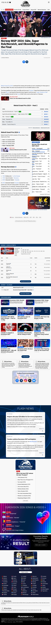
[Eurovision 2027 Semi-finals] (33, 290)
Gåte (37, 217)
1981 (32, 251)
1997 (28, 251)
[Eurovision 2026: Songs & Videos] (43, 517)
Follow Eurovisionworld (25, 373)
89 (35, 267)
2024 (2, 270)
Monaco (24, 592)
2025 (2, 267)
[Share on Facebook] (23, 61)
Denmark (15, 581)
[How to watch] (33, 287)
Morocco (34, 576)
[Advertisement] (25, 74)
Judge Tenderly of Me (41, 92)
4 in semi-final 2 (47, 264)
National (42, 9)
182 (35, 277)
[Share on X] (27, 61)
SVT (43, 452)
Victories (16, 249)
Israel (24, 580)
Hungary (15, 594)
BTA (43, 428)
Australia (5, 581)
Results (17, 9)
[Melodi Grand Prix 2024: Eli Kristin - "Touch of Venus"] (46, 124)
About (2, 621)
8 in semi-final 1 (47, 267)
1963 (43, 251)
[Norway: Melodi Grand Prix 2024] (19, 132)
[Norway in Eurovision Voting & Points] (7, 251)
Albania (5, 576)
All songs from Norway (25, 281)
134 (35, 264)
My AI (7, 92)
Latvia (24, 583)
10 (30, 277)
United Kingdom (45, 589)
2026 (2, 264)
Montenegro (25, 594)
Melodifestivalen (33, 441)
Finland (14, 585)
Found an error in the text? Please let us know (26, 221)
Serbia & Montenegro (36, 594)
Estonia (14, 583)
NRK (34, 217)
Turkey (43, 585)
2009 (3, 180)
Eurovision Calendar (25, 293)
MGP (31, 217)
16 (35, 270)
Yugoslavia (44, 591)
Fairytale (17, 180)
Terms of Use (9, 621)
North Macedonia (36, 580)
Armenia (5, 580)
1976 (37, 251)
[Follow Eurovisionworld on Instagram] (4, 2)
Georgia (15, 589)
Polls (40, 217)
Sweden (41, 436)
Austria (5, 583)
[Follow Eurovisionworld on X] (6, 2)
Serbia (33, 592)
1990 (30, 251)
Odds (48, 9)
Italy (24, 581)
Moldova (25, 591)
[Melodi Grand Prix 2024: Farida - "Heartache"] (46, 119)
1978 (34, 251)
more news (26, 356)
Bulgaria (5, 592)
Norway (12, 217)
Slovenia (44, 578)
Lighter (9, 267)
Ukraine (44, 587)
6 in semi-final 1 (47, 274)
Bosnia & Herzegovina (6, 591)
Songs (26, 9)
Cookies (14, 621)
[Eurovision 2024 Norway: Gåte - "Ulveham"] (46, 116)
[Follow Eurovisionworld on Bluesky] (10, 2)
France (14, 587)
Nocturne (16, 178)
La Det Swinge (16, 176)
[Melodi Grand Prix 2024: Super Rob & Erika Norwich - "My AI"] (46, 111)
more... (16, 255)
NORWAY (3, 38)
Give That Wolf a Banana (11, 277)
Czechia (15, 580)
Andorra (5, 578)
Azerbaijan (5, 585)
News (9, 9)
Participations (17, 248)
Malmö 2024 (26, 217)
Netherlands (35, 578)
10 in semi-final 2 (47, 270)
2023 (2, 274)
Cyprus (14, 578)
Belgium (5, 589)
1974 (39, 251)
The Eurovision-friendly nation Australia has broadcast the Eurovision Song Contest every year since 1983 (21, 609)
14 (30, 264)
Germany (15, 591)
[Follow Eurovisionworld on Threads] (8, 2)
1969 (41, 251)
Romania (34, 587)
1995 (3, 178)
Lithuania (25, 585)
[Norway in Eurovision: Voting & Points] (15, 167)
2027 (2, 260)
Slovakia (44, 576)
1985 (3, 176)
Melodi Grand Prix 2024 (7, 85)
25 (30, 270)
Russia (34, 589)
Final (18, 94)
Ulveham (31, 90)
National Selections (36, 127)
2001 (25, 251)
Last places (17, 251)
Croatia (14, 576)
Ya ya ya (8, 264)
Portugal (34, 585)
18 (30, 267)
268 (35, 274)
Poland (34, 583)
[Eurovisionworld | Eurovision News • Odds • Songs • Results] (25, 4)
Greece (14, 592)
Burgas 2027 (33, 9)
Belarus (5, 587)
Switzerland (45, 583)
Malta (24, 589)
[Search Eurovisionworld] (2, 10)
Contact (5, 621)
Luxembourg (26, 587)
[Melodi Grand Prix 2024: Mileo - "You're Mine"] (46, 121)
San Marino (35, 591)
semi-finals (48, 260)
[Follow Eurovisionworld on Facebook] (2, 2)
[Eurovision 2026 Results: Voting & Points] (15, 542)
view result (25, 500)
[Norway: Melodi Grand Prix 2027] (31, 287)
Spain (43, 580)
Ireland (24, 578)
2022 (2, 277)
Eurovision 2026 (24, 507)
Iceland (24, 576)
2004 (23, 251)
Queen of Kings (9, 274)
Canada (5, 594)
